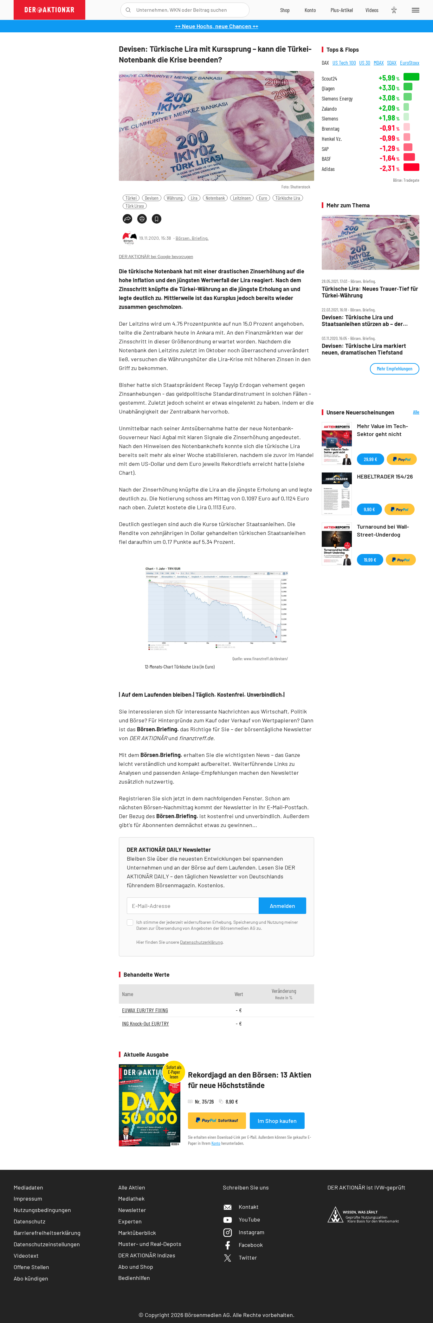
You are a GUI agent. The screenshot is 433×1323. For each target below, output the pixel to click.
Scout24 (329, 78)
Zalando (329, 108)
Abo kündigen (31, 1278)
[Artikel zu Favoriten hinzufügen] (156, 219)
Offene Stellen (31, 1266)
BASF (326, 158)
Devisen (151, 198)
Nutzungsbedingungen (42, 1209)
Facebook (251, 1244)
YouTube (249, 1219)
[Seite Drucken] (142, 219)
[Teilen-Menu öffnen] (127, 219)
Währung (175, 198)
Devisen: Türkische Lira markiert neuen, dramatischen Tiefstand (364, 348)
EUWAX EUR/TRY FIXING (145, 1010)
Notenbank (215, 198)
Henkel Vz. (332, 138)
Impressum (28, 1198)
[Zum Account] (310, 10)
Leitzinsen (242, 198)
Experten (130, 1221)
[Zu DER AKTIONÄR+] (341, 10)
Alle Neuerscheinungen (408, 412)
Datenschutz (29, 1221)
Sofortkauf (228, 1120)
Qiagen (328, 88)
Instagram (251, 1231)
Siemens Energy (337, 98)
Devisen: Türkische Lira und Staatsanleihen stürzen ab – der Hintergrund (362, 320)
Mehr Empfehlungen (394, 368)
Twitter (248, 1257)
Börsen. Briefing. (192, 238)
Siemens (330, 118)
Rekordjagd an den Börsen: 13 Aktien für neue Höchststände (249, 1080)
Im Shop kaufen (277, 1120)
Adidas (328, 169)
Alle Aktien (131, 1187)
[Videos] (372, 10)
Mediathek (131, 1198)
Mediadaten (28, 1187)
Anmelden (282, 905)
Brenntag (330, 128)
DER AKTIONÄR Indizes (146, 1255)
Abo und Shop (135, 1266)
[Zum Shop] (285, 10)
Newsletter (132, 1209)
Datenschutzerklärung (201, 942)
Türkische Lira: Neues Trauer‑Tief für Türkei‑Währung (370, 291)
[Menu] (414, 10)
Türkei (131, 198)
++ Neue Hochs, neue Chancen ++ (216, 26)
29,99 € (370, 459)
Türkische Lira (287, 198)
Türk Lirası (135, 206)
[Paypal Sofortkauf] (402, 459)
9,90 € (369, 509)
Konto (215, 1143)
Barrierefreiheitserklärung (47, 1232)
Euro (263, 198)
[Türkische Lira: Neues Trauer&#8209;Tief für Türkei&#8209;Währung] (370, 242)
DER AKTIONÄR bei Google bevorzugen (156, 256)
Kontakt (249, 1206)
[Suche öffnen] (128, 10)
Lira (194, 198)
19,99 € (370, 560)
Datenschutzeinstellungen (47, 1244)
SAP (325, 149)
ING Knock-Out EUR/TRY (145, 1023)
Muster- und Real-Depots (149, 1243)
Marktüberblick (137, 1232)
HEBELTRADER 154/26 (385, 476)
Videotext (26, 1255)
